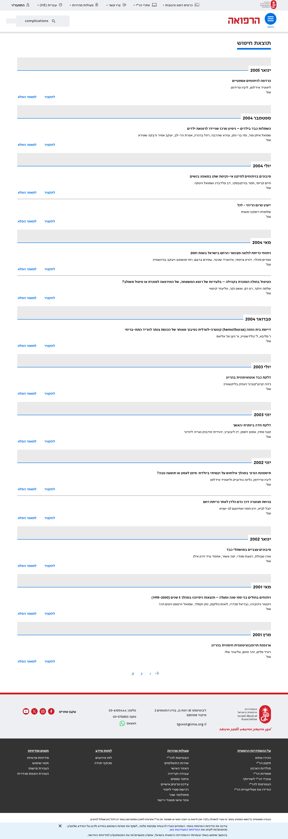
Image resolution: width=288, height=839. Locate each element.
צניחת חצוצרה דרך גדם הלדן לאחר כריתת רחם (237, 502)
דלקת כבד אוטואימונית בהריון (248, 377)
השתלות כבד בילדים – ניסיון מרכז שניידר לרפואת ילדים (229, 128)
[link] (268, 5)
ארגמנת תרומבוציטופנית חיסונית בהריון (241, 645)
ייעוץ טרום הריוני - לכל (254, 205)
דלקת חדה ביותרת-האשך (252, 425)
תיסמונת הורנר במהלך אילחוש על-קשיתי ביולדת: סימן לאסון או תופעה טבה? (214, 473)
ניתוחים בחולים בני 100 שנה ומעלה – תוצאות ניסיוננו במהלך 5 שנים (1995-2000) (211, 597)
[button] (181, 5)
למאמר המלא (27, 97)
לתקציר (49, 97)
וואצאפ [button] (131, 723)
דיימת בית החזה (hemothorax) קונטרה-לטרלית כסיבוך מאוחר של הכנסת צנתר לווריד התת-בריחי (198, 330)
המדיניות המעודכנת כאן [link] (185, 829)
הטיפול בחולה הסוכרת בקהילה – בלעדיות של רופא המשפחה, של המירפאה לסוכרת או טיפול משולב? (196, 282)
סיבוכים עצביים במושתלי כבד (248, 550)
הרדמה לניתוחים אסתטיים (251, 81)
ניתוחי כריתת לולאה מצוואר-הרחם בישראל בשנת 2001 (230, 253)
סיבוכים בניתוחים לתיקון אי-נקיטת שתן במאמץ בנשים (230, 176)
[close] (60, 827)
